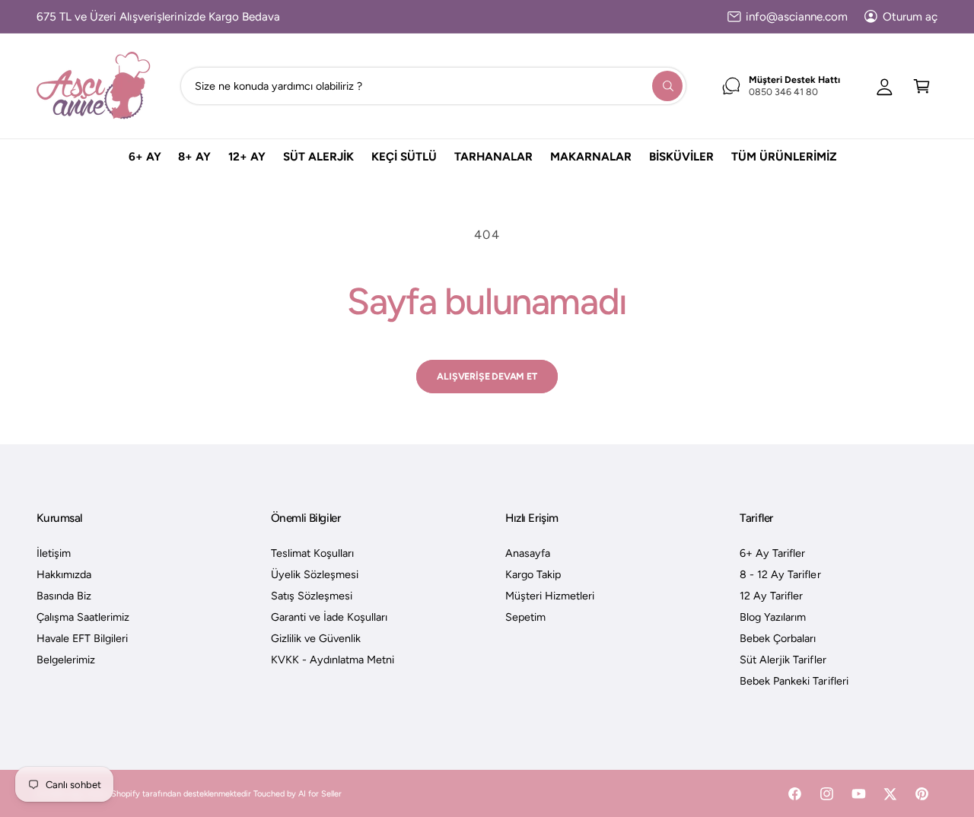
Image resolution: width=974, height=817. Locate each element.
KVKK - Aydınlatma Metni (332, 659)
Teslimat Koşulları (312, 553)
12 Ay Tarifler (771, 595)
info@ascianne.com (797, 17)
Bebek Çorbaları (778, 638)
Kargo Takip (533, 574)
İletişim (54, 553)
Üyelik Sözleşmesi (314, 574)
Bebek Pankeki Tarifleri (794, 681)
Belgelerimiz (66, 659)
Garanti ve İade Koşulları (329, 617)
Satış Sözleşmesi (311, 595)
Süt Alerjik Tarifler (783, 659)
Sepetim (525, 617)
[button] (922, 85)
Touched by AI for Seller (297, 794)
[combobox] (433, 85)
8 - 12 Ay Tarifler (780, 574)
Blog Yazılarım (773, 617)
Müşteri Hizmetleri (549, 595)
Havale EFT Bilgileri (82, 638)
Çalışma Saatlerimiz (83, 617)
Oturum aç (910, 17)
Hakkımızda (64, 574)
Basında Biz (64, 595)
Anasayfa (527, 553)
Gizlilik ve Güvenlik (316, 638)
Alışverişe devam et (486, 376)
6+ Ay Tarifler (772, 553)
